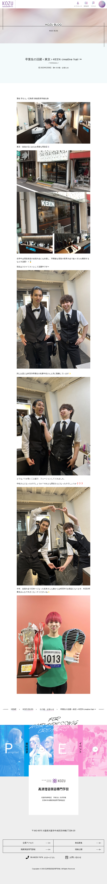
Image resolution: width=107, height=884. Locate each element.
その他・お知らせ (62, 68)
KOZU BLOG (28, 709)
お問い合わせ (75, 857)
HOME (13, 709)
